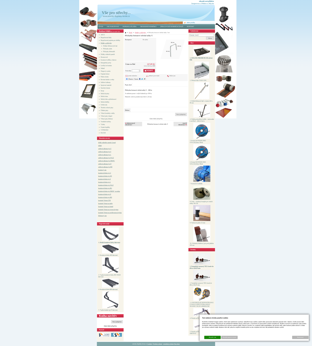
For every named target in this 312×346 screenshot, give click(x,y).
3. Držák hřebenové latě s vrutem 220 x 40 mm (201, 102)
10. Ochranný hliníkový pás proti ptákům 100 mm (202, 244)
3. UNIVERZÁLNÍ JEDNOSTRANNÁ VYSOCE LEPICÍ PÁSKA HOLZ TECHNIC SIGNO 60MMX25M (202, 304)
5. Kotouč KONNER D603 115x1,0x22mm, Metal (198, 141)
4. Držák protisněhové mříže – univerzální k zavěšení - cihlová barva (202, 120)
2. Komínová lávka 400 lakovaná (107, 255)
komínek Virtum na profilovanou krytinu (110, 213)
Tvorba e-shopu (157, 344)
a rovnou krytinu (113, 209)
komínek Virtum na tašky (105, 203)
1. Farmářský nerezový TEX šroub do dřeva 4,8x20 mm (202, 267)
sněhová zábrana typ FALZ (106, 158)
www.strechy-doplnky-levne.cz (116, 16)
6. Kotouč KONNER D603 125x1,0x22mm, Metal (198, 163)
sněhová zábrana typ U (104, 149)
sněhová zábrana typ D (104, 164)
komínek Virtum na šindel (105, 206)
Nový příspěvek (117, 321)
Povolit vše (212, 337)
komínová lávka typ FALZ (105, 185)
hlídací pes (172, 75)
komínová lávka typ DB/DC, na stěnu (109, 191)
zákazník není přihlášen (206, 1)
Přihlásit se (204, 3)
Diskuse (127, 110)
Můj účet (211, 3)
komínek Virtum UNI (104, 200)
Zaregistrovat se (195, 3)
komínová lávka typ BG (105, 188)
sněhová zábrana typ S (104, 152)
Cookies (149, 344)
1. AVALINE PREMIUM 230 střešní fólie (201, 59)
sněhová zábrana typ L (104, 155)
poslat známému (132, 75)
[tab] (127, 110)
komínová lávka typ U (104, 173)
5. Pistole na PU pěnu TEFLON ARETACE (199, 332)
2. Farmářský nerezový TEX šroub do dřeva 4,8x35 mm (201, 284)
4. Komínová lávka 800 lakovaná (107, 289)
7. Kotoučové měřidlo (196, 184)
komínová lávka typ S (104, 179)
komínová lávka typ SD (105, 176)
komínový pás (102, 170)
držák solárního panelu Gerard (107, 142)
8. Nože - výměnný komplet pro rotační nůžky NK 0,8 (201, 202)
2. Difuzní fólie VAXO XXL (198, 80)
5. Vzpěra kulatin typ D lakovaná (107, 310)
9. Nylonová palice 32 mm (197, 223)
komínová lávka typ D (104, 194)
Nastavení (300, 337)
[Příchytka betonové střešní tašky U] (173, 48)
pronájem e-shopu (168, 344)
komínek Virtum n (103, 209)
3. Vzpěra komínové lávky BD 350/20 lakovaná (109, 276)
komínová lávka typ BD (105, 197)
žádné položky (191, 22)
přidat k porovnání (154, 75)
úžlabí (100, 145)
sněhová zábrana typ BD (105, 167)
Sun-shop (177, 344)
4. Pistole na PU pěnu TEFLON (199, 318)
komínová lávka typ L (104, 182)
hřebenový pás (102, 216)
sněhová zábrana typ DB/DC (106, 161)
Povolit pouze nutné (229, 337)
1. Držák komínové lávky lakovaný (109, 242)
